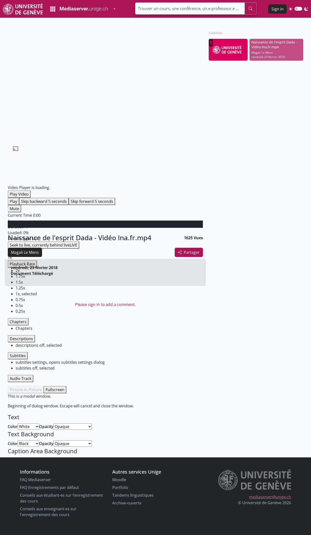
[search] (250, 8)
